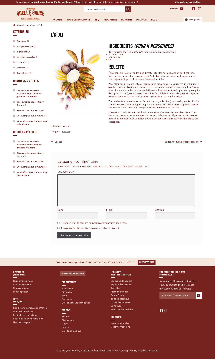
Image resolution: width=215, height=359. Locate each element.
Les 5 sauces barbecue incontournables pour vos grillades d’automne (29, 93)
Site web (159, 209)
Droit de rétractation (25, 315)
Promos (141, 19)
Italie (65, 323)
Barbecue (67, 299)
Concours (21, 41)
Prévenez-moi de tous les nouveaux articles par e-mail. (90, 228)
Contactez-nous (146, 262)
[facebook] (161, 310)
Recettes (30, 25)
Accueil (57, 19)
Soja (64, 295)
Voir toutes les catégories (76, 302)
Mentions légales (22, 322)
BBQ (96, 19)
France (65, 316)
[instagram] (165, 310)
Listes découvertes (26, 56)
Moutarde (67, 288)
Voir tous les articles (122, 309)
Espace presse (20, 291)
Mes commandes (120, 323)
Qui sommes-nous (23, 280)
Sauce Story (22, 73)
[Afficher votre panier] (186, 19)
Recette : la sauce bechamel (30, 110)
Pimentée (67, 291)
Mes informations (120, 326)
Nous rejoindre (21, 288)
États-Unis (68, 320)
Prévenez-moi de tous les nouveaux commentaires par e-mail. (94, 222)
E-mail (109, 209)
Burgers (126, 19)
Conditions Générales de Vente (30, 307)
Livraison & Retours (24, 311)
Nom (60, 209)
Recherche (128, 9)
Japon (65, 327)
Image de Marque (25, 46)
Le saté (58, 142)
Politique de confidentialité (28, 318)
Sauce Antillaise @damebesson (181, 142)
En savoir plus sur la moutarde (32, 115)
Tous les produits (78, 19)
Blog (154, 19)
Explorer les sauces (121, 284)
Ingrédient (22, 51)
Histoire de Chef (119, 291)
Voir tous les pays (71, 330)
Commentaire (65, 171)
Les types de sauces (121, 280)
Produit (20, 62)
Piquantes (110, 19)
